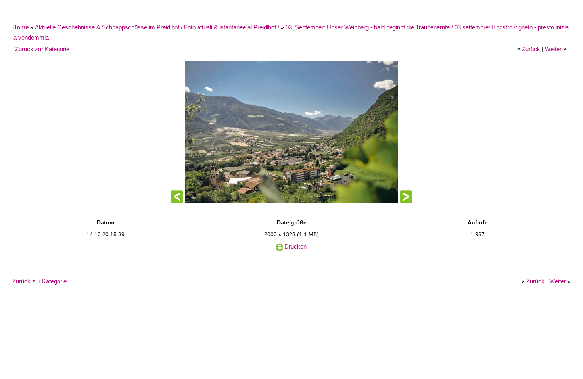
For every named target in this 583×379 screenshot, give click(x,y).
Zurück (531, 49)
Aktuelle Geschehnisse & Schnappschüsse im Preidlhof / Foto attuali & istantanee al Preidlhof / (158, 27)
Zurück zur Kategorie (42, 49)
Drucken (295, 246)
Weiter (553, 49)
